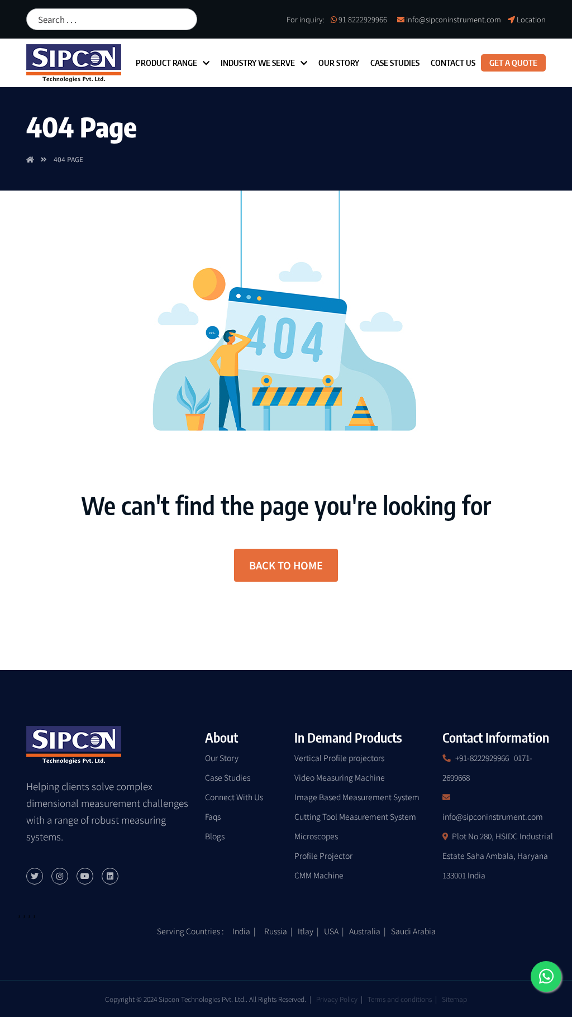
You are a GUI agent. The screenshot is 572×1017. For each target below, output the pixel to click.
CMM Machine (319, 875)
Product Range (166, 63)
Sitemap (454, 999)
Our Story (338, 63)
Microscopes (316, 836)
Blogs (215, 836)
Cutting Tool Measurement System (355, 816)
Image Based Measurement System (357, 796)
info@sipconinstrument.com (453, 19)
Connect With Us (234, 796)
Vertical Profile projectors (339, 757)
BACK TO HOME (286, 565)
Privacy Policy (337, 999)
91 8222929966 (363, 19)
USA (331, 931)
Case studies (395, 63)
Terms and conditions (400, 999)
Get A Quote (513, 63)
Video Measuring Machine (339, 777)
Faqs (213, 816)
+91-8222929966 (482, 757)
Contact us (453, 63)
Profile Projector (323, 855)
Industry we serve (258, 63)
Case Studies (227, 777)
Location (531, 19)
